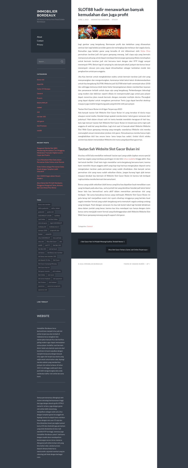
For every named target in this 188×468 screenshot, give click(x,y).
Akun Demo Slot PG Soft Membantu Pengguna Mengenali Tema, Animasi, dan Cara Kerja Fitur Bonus (50, 185)
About (39, 37)
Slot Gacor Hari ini (44, 267)
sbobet (39, 107)
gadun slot (50, 212)
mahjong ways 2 (54, 227)
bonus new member (44, 204)
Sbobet (40, 234)
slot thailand (52, 282)
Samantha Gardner (100, 19)
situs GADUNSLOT (44, 238)
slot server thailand (44, 279)
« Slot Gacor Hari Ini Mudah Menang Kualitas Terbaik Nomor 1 (102, 242)
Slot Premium (42, 126)
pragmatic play (54, 230)
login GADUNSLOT (56, 223)
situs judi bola (57, 238)
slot (38, 112)
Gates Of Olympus (43, 89)
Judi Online (41, 219)
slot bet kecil (53, 249)
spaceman (41, 286)
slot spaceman (57, 279)
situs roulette (129, 159)
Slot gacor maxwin (44, 271)
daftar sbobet (55, 208)
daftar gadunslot (43, 208)
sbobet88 (48, 234)
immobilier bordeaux (47, 13)
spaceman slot (42, 290)
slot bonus (41, 253)
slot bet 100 (41, 117)
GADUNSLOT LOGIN (44, 216)
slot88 (39, 130)
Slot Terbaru (42, 282)
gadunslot (41, 212)
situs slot (41, 241)
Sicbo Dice (145, 51)
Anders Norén (138, 264)
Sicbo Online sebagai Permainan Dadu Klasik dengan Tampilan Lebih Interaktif (50, 169)
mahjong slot (42, 227)
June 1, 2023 (83, 19)
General (40, 93)
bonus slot (40, 80)
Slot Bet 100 (57, 245)
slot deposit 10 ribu (44, 260)
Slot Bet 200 (42, 249)
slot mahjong (56, 271)
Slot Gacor (56, 260)
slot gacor (40, 121)
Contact (40, 41)
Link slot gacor (42, 223)
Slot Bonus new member (54, 253)
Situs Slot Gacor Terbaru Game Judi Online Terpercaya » (128, 250)
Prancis (39, 98)
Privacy (40, 44)
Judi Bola (57, 216)
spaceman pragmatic (53, 286)
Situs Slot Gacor (52, 241)
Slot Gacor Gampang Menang (47, 264)
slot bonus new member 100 (47, 256)
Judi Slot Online (53, 219)
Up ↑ (148, 264)
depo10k (40, 84)
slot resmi (51, 275)
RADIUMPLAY (42, 103)
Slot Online (41, 275)
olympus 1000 (42, 230)
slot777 (47, 245)
